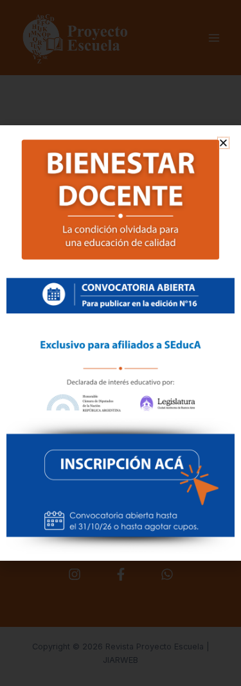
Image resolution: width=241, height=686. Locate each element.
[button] (223, 143)
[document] (120, 343)
